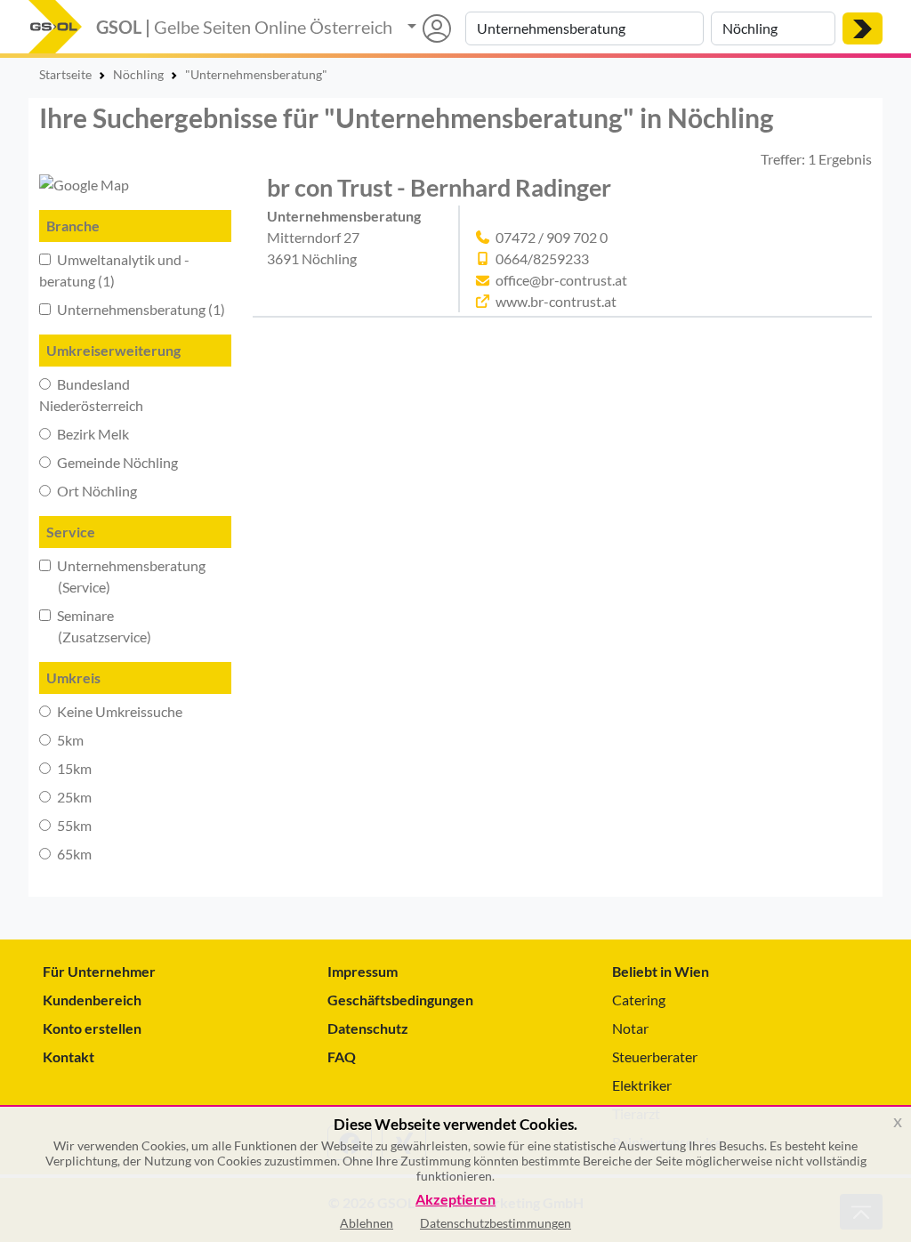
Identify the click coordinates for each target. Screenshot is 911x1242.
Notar (630, 1028)
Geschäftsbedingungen (400, 999)
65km (73, 853)
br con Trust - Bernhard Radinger (439, 187)
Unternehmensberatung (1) (139, 309)
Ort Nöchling (95, 490)
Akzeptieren (455, 1199)
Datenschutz (367, 1028)
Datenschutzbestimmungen (495, 1222)
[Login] (429, 28)
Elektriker (642, 1085)
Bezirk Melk (91, 433)
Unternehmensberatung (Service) (122, 576)
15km (73, 768)
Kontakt (68, 1056)
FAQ (341, 1056)
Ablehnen (366, 1222)
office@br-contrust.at (561, 279)
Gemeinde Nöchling (116, 462)
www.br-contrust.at (556, 301)
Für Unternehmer (99, 971)
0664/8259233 (542, 258)
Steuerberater (654, 1056)
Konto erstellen (92, 1028)
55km (73, 825)
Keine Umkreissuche (118, 711)
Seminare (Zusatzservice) (95, 626)
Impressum (362, 971)
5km (69, 739)
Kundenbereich (92, 999)
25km (73, 796)
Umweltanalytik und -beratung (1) (114, 270)
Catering (638, 999)
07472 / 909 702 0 (552, 237)
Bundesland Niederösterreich (91, 394)
